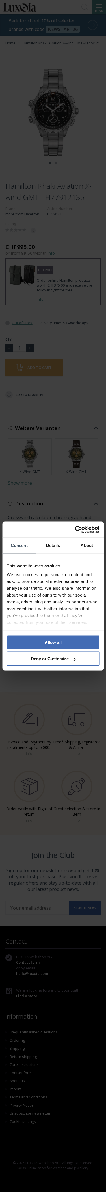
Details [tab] (53, 545)
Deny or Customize (50, 658)
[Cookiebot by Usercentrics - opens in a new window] (75, 529)
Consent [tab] (19, 545)
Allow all (53, 642)
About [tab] (87, 545)
